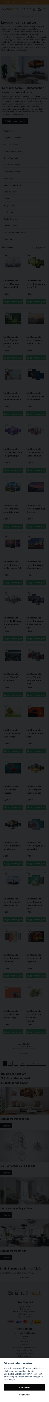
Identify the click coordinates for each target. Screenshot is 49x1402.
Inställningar (24, 1395)
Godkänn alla (24, 1387)
